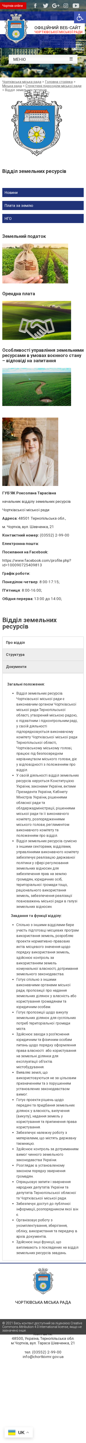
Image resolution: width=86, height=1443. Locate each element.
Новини (11, 192)
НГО (8, 218)
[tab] (43, 643)
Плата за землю (19, 205)
